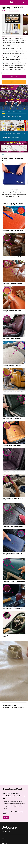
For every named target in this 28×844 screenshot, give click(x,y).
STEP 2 (9, 112)
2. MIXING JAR (16, 133)
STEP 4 (20, 112)
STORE (3, 841)
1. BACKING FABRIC (6, 133)
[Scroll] (14, 699)
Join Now (6, 817)
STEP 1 (3, 112)
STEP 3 (14, 112)
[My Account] (23, 2)
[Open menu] (1, 2)
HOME (3, 838)
